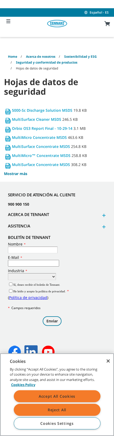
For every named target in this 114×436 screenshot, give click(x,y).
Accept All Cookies (57, 396)
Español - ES (99, 12)
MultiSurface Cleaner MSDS (36, 119)
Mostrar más (15, 173)
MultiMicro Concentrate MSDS (39, 137)
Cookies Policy (23, 384)
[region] (57, 394)
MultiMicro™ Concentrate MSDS (42, 155)
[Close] (108, 361)
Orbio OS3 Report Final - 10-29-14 (42, 128)
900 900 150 (18, 204)
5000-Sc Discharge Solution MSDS (42, 110)
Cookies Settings (57, 423)
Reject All (57, 409)
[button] (103, 215)
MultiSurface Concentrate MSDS (41, 146)
